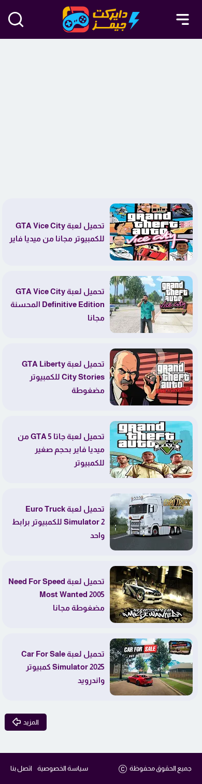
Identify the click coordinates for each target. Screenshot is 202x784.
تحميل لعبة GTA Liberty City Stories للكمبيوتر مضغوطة (63, 377)
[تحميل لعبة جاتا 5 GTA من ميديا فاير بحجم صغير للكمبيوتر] (151, 449)
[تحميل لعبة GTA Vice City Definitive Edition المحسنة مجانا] (151, 304)
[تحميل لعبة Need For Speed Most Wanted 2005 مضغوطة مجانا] (151, 594)
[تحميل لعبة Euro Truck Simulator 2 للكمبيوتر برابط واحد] (151, 521)
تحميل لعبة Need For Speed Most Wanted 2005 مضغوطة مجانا (56, 594)
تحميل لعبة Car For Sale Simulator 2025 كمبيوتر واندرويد (63, 667)
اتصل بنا (21, 768)
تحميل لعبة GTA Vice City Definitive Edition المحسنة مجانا (57, 304)
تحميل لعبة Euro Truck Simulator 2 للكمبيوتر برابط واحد (58, 522)
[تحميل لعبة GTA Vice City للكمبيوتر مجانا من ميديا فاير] (151, 232)
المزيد (31, 722)
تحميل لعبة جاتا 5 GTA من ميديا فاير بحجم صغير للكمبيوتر (61, 449)
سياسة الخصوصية (62, 768)
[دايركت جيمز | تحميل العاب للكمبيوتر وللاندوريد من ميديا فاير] (101, 19)
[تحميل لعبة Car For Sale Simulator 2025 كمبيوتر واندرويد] (151, 666)
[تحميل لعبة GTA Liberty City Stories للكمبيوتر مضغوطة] (151, 377)
